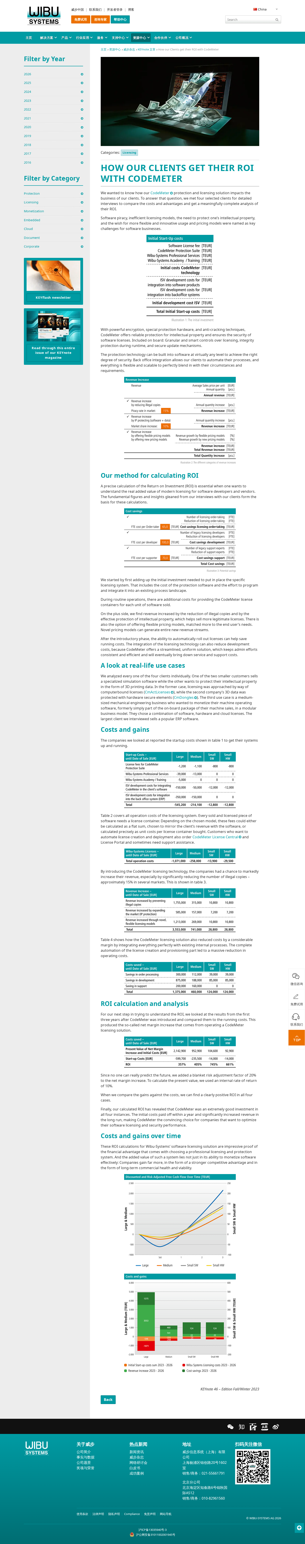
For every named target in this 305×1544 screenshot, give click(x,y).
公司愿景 (84, 1462)
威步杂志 (129, 49)
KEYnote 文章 (146, 49)
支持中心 (118, 37)
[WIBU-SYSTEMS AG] (44, 15)
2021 (27, 118)
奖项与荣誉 (85, 1467)
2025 (27, 83)
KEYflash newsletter (53, 297)
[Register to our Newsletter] (53, 276)
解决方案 (46, 37)
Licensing (129, 152)
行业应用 (82, 37)
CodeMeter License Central (215, 837)
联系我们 (95, 9)
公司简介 (84, 1451)
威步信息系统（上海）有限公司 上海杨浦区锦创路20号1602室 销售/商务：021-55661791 (204, 1462)
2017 (27, 153)
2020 (27, 127)
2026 (27, 74)
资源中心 (139, 37)
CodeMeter (159, 192)
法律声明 (98, 1514)
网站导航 (165, 1514)
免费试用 (80, 19)
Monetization (34, 211)
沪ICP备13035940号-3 (152, 1530)
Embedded (32, 220)
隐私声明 (114, 1514)
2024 (27, 92)
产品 (64, 37)
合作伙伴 (160, 37)
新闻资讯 (137, 1451)
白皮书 (135, 1467)
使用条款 (82, 1514)
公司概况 (182, 37)
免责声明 (150, 1514)
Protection (32, 193)
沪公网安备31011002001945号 (155, 1535)
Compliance (132, 1514)
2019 (27, 136)
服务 (100, 37)
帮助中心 (120, 19)
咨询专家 (100, 19)
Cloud (28, 229)
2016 (27, 162)
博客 (131, 9)
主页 (29, 37)
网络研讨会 (138, 1462)
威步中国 (77, 9)
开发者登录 (115, 9)
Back (108, 1399)
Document (32, 238)
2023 (27, 100)
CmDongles (184, 697)
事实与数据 (85, 1457)
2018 (27, 145)
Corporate (31, 246)
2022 (27, 109)
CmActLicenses (157, 692)
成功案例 (137, 1473)
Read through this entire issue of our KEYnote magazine (53, 353)
